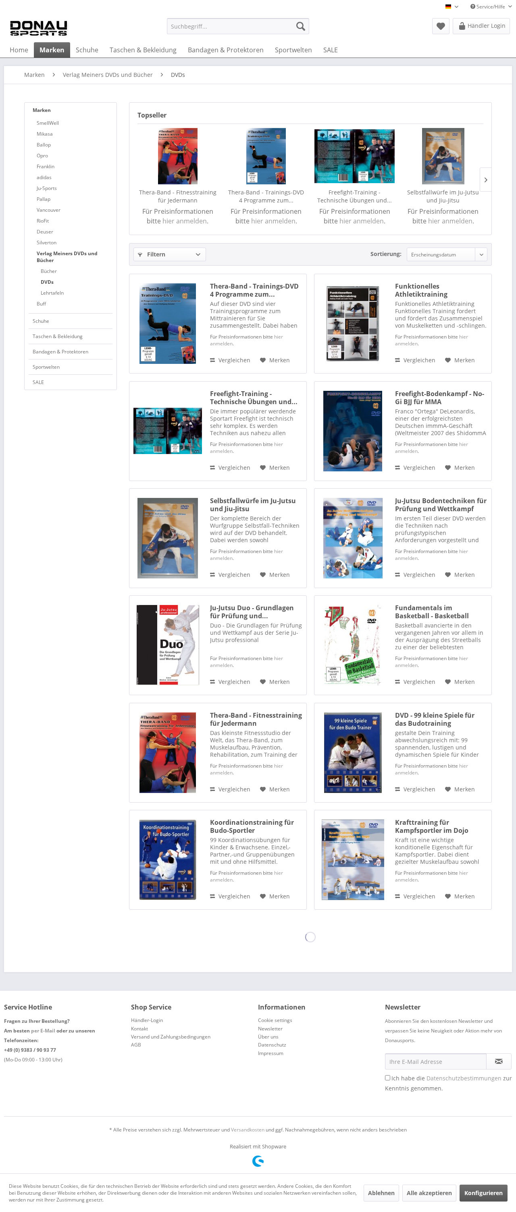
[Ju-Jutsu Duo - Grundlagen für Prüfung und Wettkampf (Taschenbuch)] (167, 645)
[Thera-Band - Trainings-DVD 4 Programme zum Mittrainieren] (266, 156)
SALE (38, 382)
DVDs (47, 282)
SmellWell (48, 123)
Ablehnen (381, 1193)
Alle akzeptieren (429, 1193)
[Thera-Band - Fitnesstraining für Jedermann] (177, 156)
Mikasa (45, 133)
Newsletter (270, 1028)
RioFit (43, 220)
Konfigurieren (483, 1193)
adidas (44, 177)
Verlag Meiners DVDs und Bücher (67, 257)
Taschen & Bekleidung (58, 336)
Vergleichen (233, 360)
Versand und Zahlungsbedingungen (170, 1036)
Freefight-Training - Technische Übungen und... (354, 196)
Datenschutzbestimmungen (464, 1078)
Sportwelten (46, 366)
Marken (42, 110)
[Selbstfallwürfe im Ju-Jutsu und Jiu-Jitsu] (443, 156)
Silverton (46, 242)
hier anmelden (184, 221)
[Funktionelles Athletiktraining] (352, 323)
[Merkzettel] (440, 26)
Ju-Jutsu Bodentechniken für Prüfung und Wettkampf (441, 505)
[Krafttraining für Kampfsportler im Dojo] (352, 859)
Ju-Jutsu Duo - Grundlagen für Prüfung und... (252, 612)
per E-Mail (43, 1030)
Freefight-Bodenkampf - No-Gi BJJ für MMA (439, 398)
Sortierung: (386, 254)
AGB (136, 1044)
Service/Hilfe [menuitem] (490, 6)
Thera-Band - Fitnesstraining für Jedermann (177, 196)
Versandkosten (247, 1129)
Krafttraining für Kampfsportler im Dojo (431, 826)
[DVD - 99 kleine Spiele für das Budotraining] (352, 752)
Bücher (49, 271)
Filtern (155, 254)
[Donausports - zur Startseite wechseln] (38, 28)
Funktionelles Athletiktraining (421, 290)
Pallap (43, 199)
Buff (41, 303)
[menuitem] (238, 26)
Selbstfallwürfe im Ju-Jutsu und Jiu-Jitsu (443, 196)
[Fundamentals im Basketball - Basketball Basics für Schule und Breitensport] (352, 645)
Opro (42, 155)
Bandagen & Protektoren (60, 351)
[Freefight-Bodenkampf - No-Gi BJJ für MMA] (352, 431)
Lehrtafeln (52, 292)
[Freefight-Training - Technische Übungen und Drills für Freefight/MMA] (354, 156)
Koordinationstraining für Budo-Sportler (252, 826)
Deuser (45, 231)
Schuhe (41, 321)
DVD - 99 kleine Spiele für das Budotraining (434, 719)
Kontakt (139, 1028)
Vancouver (48, 209)
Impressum (270, 1053)
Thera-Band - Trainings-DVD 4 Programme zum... (266, 196)
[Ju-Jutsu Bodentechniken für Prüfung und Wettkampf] (352, 538)
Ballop (44, 144)
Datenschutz (272, 1044)
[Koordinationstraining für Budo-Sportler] (167, 859)
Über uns (268, 1036)
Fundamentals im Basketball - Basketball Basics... (432, 612)
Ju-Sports (47, 188)
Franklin (45, 166)
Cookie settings (275, 1020)
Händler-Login (147, 1020)
